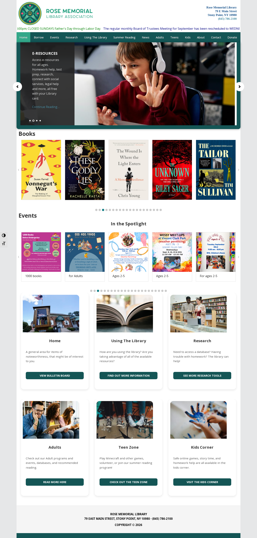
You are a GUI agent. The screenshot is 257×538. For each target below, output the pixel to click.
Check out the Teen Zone (129, 482)
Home (55, 340)
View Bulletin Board (55, 375)
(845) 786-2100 (227, 18)
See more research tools (202, 375)
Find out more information (129, 375)
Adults (55, 447)
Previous (17, 86)
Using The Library (128, 340)
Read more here (54, 482)
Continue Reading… (45, 107)
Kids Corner (202, 447)
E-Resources (45, 53)
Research (202, 340)
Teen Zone (129, 447)
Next (239, 86)
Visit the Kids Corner (202, 482)
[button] (96, 210)
